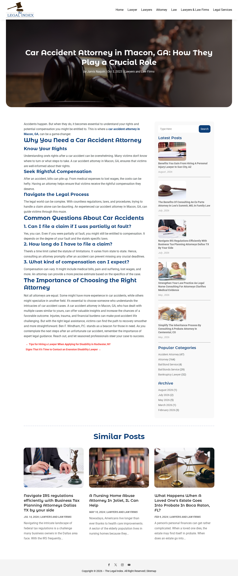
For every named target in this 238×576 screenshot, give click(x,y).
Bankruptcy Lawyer (169, 374)
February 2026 (166, 410)
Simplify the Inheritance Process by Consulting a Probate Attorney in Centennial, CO (179, 329)
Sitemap (151, 570)
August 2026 (165, 389)
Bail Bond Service (168, 364)
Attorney (161, 10)
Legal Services (222, 10)
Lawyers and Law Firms (139, 71)
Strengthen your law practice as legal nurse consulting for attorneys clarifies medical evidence (182, 286)
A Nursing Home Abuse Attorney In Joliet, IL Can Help (114, 500)
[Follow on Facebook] (109, 564)
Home (119, 10)
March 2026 (165, 405)
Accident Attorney (168, 354)
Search (205, 128)
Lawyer (132, 10)
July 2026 (164, 394)
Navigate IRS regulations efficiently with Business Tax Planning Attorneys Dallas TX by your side (183, 244)
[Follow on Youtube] (129, 564)
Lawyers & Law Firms (195, 10)
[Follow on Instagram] (122, 564)
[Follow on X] (115, 564)
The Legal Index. (114, 570)
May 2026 (164, 400)
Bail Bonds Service (168, 369)
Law (174, 10)
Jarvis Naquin (96, 71)
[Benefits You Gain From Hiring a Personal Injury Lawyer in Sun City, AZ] (172, 151)
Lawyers (146, 10)
